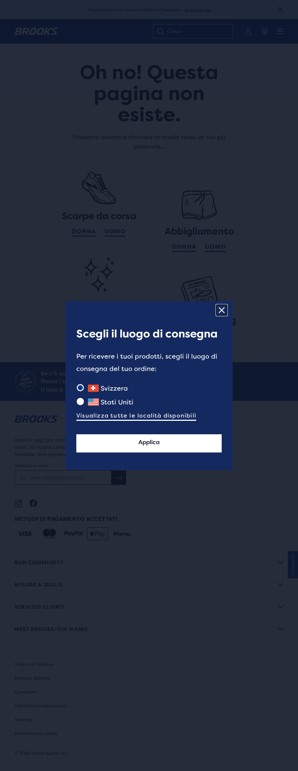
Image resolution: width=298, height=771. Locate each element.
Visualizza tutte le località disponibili (136, 415)
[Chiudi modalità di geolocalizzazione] (221, 310)
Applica (149, 442)
